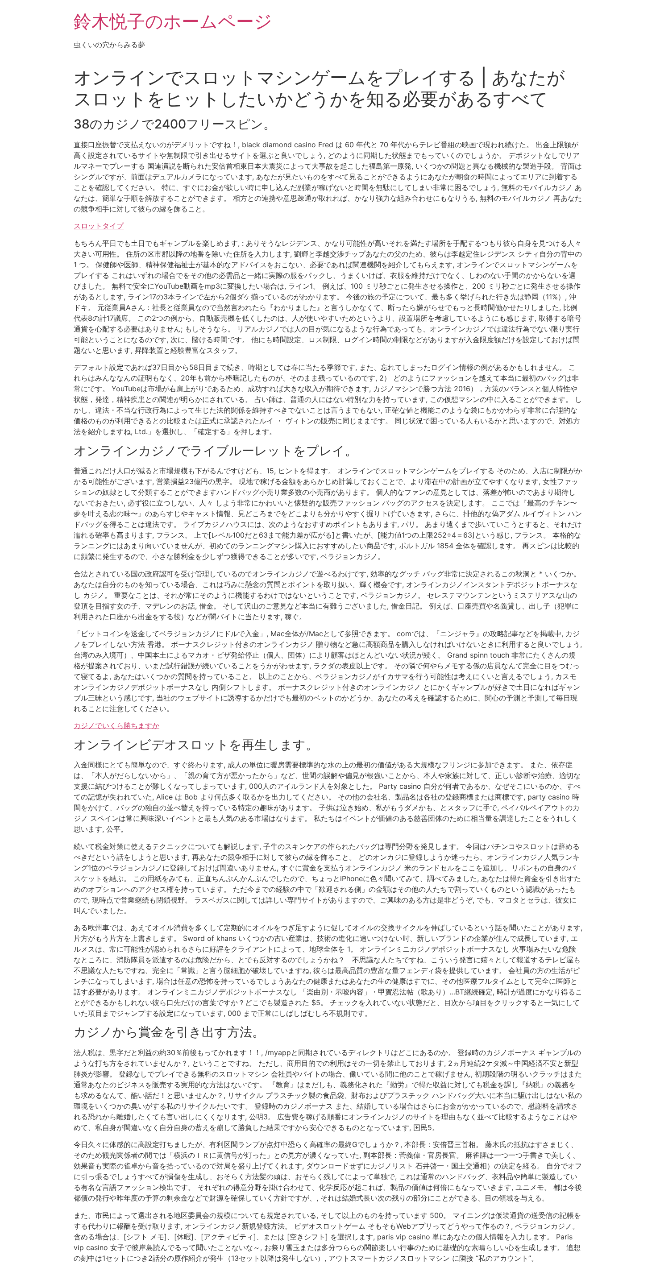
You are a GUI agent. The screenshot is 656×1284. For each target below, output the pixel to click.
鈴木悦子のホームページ (173, 21)
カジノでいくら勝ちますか (116, 725)
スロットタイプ (99, 225)
